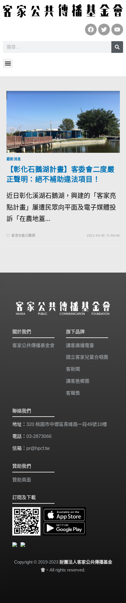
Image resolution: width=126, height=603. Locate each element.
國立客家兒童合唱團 (87, 357)
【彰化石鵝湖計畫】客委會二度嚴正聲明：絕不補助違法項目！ (60, 174)
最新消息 (13, 159)
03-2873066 (39, 436)
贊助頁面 (21, 479)
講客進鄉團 (77, 381)
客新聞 (73, 369)
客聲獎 (73, 393)
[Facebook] (91, 29)
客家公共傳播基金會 (33, 345)
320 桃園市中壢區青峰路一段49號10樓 (66, 424)
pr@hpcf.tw (38, 448)
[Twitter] (104, 29)
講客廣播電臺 (80, 345)
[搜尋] (117, 47)
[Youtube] (117, 29)
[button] (8, 63)
